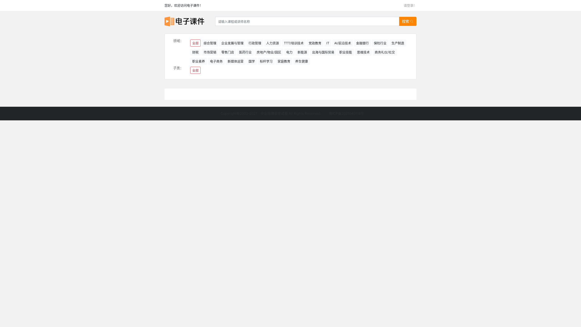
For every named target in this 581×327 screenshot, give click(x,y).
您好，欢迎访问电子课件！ (184, 5)
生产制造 (397, 43)
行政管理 (255, 43)
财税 (195, 52)
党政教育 (315, 43)
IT (327, 43)
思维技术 (363, 52)
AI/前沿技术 (342, 43)
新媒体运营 (236, 61)
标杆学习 (266, 61)
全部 (195, 43)
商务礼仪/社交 (385, 52)
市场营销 (210, 52)
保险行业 (380, 43)
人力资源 (272, 43)
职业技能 (345, 52)
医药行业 (245, 52)
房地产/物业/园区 (269, 52)
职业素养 (198, 61)
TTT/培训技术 (294, 43)
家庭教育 (284, 61)
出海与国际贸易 (323, 52)
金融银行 (362, 43)
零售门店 (227, 52)
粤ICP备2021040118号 (346, 113)
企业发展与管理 (232, 43)
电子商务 (216, 61)
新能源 (302, 52)
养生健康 (301, 61)
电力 (289, 52)
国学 (252, 61)
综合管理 (210, 43)
